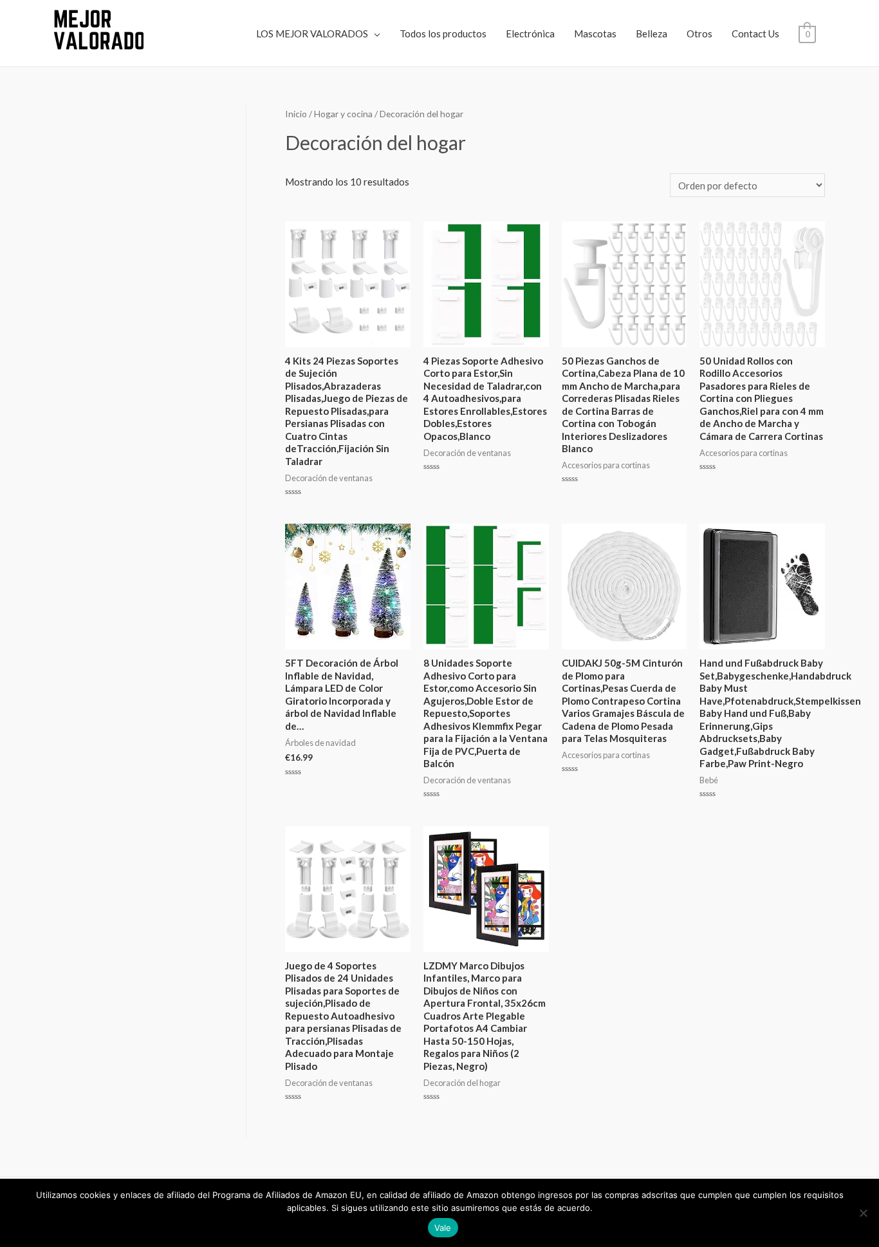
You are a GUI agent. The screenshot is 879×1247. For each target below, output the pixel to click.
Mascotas (595, 33)
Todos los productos (443, 33)
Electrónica (530, 33)
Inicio (296, 113)
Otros (699, 33)
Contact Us (755, 33)
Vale (443, 1228)
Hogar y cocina (343, 113)
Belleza (651, 33)
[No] (862, 1212)
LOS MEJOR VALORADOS (312, 33)
